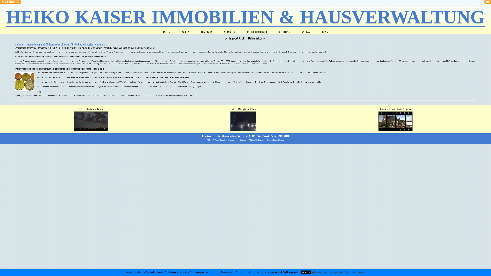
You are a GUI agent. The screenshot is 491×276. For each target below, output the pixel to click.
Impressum (232, 140)
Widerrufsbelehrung (256, 140)
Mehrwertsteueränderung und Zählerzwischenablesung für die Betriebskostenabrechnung (60, 44)
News (325, 32)
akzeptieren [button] (306, 272)
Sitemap (243, 140)
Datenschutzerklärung (275, 140)
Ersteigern (206, 32)
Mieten (166, 32)
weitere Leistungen (257, 32)
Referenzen (284, 32)
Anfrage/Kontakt (219, 140)
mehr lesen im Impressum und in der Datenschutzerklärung (338, 272)
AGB (208, 140)
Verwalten (229, 32)
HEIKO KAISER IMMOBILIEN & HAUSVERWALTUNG (245, 17)
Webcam (306, 32)
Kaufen (185, 32)
